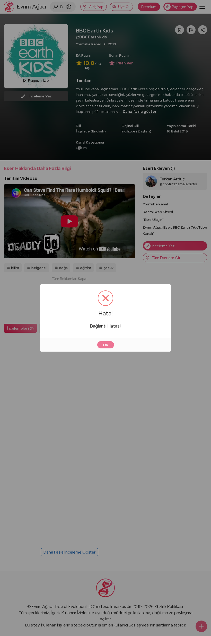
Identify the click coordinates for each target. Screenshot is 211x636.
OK (105, 344)
